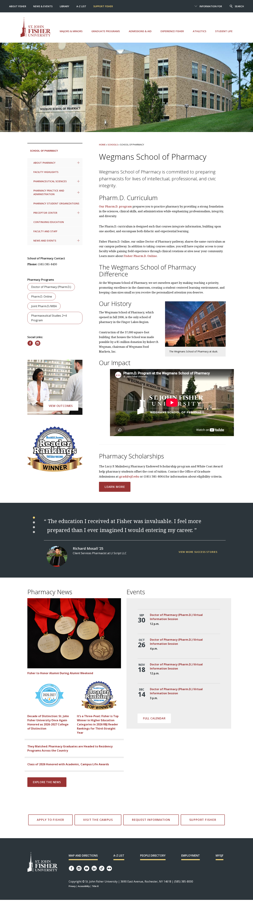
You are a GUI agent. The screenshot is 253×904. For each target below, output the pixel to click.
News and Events (44, 240)
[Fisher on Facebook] (30, 343)
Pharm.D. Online (41, 296)
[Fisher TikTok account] (101, 868)
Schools (113, 144)
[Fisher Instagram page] (79, 868)
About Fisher (17, 6)
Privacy (72, 886)
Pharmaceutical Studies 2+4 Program (49, 318)
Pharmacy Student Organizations (56, 203)
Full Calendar (154, 718)
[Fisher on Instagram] (37, 343)
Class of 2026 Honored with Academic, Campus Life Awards (68, 764)
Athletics (199, 31)
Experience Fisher (172, 31)
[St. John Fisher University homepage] (36, 27)
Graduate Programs (105, 31)
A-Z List (81, 6)
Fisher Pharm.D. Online (140, 256)
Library (64, 6)
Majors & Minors (71, 31)
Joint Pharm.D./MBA (44, 306)
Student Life (224, 31)
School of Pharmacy (44, 150)
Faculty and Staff (45, 231)
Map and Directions (83, 855)
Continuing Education (48, 222)
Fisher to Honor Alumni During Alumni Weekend (60, 673)
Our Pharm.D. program (115, 206)
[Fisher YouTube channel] (86, 868)
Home (102, 144)
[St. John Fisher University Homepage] (42, 862)
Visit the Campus (98, 820)
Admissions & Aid (140, 31)
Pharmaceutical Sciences (50, 181)
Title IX (95, 886)
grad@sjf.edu (129, 476)
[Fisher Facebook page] (71, 868)
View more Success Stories (198, 552)
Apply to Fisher (50, 820)
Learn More (114, 487)
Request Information (151, 820)
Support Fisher (103, 6)
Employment (190, 855)
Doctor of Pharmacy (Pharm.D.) (51, 287)
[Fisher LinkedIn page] (94, 868)
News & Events (42, 6)
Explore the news (47, 782)
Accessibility (84, 886)
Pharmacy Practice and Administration (48, 192)
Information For (210, 6)
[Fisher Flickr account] (109, 868)
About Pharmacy (44, 162)
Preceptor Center (45, 212)
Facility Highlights (45, 172)
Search (239, 6)
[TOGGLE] (78, 162)
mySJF (219, 855)
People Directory (153, 855)
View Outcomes (61, 406)
